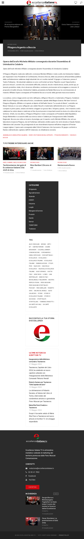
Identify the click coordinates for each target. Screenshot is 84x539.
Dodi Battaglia (47, 255)
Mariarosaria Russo (66, 165)
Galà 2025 (37, 266)
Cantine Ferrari (38, 247)
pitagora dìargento (61, 135)
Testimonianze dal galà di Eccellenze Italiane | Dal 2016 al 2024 (14, 167)
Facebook (31, 476)
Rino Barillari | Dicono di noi (40, 166)
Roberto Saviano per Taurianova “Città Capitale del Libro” (40, 383)
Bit (30, 247)
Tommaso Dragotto (47, 301)
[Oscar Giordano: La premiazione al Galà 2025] (33, 521)
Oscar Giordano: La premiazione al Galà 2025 (50, 520)
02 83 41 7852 (33, 472)
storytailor (41, 299)
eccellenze (42, 258)
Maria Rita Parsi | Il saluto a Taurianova (38, 406)
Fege (30, 266)
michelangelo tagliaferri (38, 280)
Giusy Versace (41, 271)
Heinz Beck (37, 274)
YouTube (31, 480)
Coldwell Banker (44, 249)
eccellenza (33, 258)
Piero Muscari (45, 282)
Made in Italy (43, 277)
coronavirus (45, 252)
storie (40, 293)
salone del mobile (40, 290)
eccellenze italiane (36, 260)
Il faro (45, 274)
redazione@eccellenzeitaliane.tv (40, 468)
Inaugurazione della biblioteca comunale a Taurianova (39, 360)
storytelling (33, 301)
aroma (43, 244)
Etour (51, 263)
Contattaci (32, 487)
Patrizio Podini (34, 282)
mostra (51, 280)
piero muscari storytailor (38, 285)
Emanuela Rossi (41, 263)
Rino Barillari (41, 288)
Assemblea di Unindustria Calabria (15, 135)
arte (49, 244)
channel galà (11, 162)
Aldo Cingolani (34, 244)
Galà (4, 162)
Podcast (32, 288)
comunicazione (34, 252)
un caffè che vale (35, 304)
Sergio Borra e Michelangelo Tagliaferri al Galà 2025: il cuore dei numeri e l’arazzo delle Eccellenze (49, 503)
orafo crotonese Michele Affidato (41, 135)
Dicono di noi (12, 44)
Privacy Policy (64, 535)
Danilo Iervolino (35, 255)
